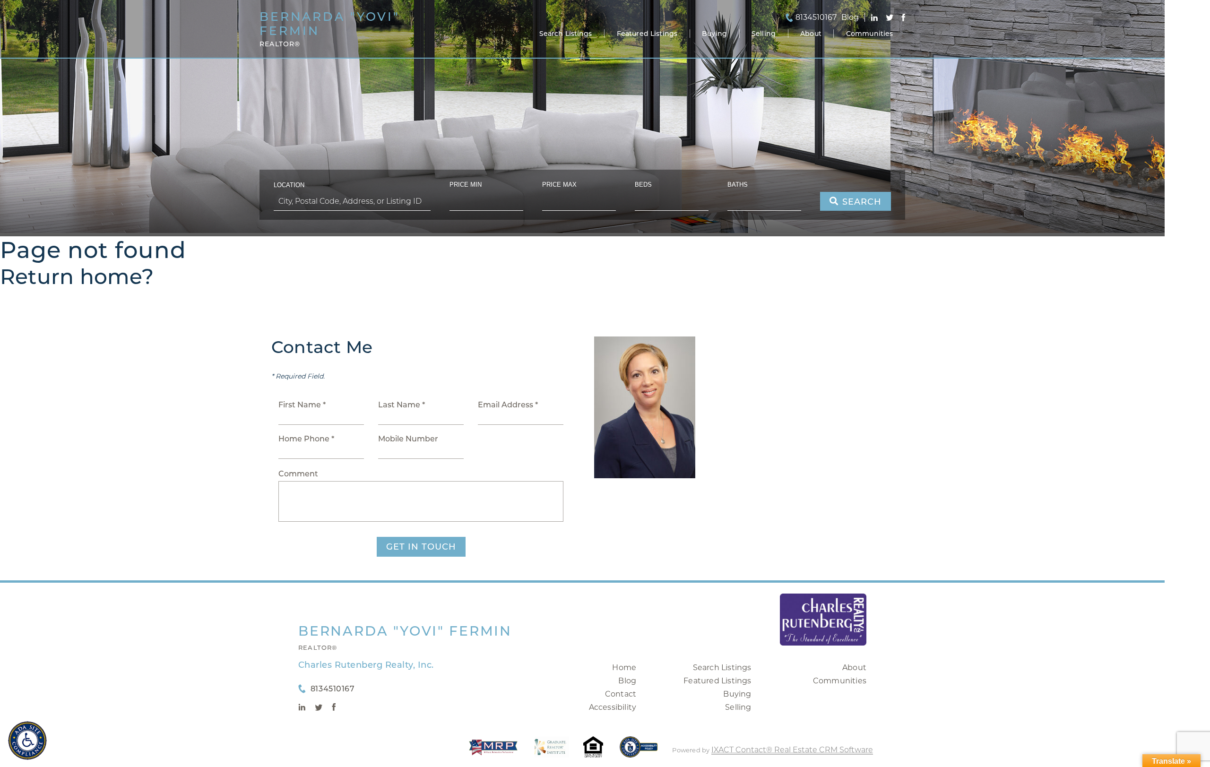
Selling (764, 33)
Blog (627, 680)
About (810, 33)
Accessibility (613, 707)
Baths (737, 184)
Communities (869, 33)
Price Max (559, 184)
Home (624, 667)
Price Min (465, 184)
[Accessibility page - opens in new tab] (639, 751)
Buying (714, 33)
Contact (620, 693)
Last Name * (401, 404)
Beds (643, 184)
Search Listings (565, 33)
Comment (298, 473)
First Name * (302, 404)
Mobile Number (408, 438)
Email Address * (508, 404)
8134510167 (816, 17)
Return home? (77, 276)
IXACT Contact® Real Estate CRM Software (792, 749)
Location (289, 185)
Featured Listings (647, 33)
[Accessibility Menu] (27, 740)
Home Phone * (306, 438)
